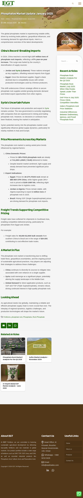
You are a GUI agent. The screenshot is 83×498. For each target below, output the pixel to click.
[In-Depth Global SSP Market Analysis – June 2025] (13, 377)
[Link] (8, 3)
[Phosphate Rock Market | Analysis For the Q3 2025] (13, 350)
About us (69, 449)
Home (68, 443)
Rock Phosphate (39, 317)
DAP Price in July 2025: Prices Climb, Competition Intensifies (69, 100)
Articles (23, 23)
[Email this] (3, 325)
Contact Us (69, 460)
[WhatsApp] (53, 470)
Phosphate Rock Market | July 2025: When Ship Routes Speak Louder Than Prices (68, 89)
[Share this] (9, 325)
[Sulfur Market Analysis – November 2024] (39, 350)
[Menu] (80, 3)
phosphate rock (16, 317)
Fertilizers (7, 317)
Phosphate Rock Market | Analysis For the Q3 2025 (68, 77)
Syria (18, 71)
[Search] (72, 3)
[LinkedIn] (47, 470)
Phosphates (27, 317)
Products (69, 455)
